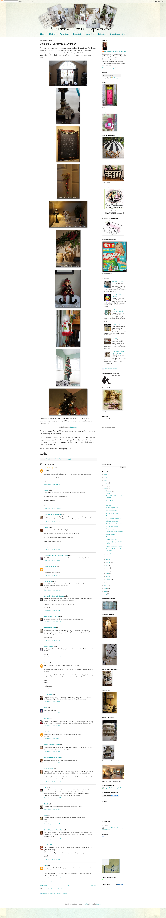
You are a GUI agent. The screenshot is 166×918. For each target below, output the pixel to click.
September (109, 560)
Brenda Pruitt (48, 581)
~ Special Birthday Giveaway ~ (117, 295)
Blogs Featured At (117, 34)
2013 (105, 483)
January (108, 582)
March (108, 576)
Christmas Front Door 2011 (113, 537)
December (109, 491)
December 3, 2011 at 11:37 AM (52, 839)
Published (102, 34)
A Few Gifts (109, 500)
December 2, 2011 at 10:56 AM (52, 622)
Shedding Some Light (112, 513)
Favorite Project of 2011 (112, 503)
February (108, 579)
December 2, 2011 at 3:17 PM (52, 739)
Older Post (93, 886)
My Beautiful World (50, 628)
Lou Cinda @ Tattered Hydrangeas (54, 596)
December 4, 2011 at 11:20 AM (52, 878)
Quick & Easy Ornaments (113, 519)
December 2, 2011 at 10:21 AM (52, 590)
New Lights (109, 505)
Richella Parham (48, 769)
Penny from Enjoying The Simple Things (56, 555)
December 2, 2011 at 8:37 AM (52, 549)
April (107, 574)
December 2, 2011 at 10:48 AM (52, 611)
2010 (105, 586)
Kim (45, 815)
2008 (105, 591)
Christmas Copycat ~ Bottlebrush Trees (115, 543)
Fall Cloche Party (117, 325)
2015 (105, 477)
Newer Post (43, 886)
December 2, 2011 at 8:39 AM (52, 560)
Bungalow (74, 427)
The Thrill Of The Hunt (113, 508)
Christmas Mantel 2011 (112, 539)
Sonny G (46, 527)
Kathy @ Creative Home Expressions (115, 52)
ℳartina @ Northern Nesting (52, 514)
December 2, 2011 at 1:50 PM (52, 702)
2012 (105, 486)
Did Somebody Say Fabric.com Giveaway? (118, 310)
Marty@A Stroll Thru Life (51, 617)
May (107, 571)
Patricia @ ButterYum (50, 567)
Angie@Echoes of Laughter (52, 745)
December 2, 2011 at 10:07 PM (52, 781)
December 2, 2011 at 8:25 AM (52, 521)
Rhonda (46, 732)
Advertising (64, 34)
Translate (116, 78)
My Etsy (52, 34)
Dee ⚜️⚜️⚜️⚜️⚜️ (49, 468)
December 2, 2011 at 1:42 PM (52, 689)
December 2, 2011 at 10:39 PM (52, 798)
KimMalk (47, 719)
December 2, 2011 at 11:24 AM (52, 640)
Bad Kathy (109, 493)
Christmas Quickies (111, 516)
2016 (105, 475)
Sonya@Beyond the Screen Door (53, 830)
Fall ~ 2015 (114, 338)
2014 (105, 480)
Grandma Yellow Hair (50, 845)
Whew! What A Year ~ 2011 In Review (114, 497)
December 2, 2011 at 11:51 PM (52, 809)
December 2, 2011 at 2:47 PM (52, 726)
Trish (45, 708)
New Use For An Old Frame (114, 524)
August (108, 562)
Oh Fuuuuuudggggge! (112, 526)
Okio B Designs (48, 646)
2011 (105, 489)
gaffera (86, 904)
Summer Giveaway (117, 281)
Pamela (46, 804)
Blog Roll (77, 34)
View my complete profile (109, 68)
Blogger (98, 904)
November (109, 554)
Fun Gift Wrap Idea (111, 511)
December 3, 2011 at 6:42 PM (52, 859)
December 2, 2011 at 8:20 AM (52, 508)
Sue (45, 787)
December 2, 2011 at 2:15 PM (52, 713)
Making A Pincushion (112, 521)
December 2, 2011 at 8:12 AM (52, 484)
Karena (46, 663)
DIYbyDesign (48, 695)
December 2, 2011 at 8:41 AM (52, 575)
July (107, 565)
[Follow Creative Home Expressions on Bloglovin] (110, 797)
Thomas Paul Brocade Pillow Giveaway (118, 352)
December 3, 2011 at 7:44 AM (52, 824)
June (107, 568)
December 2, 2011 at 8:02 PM (52, 752)
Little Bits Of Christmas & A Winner (114, 550)
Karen (46, 865)
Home (42, 34)
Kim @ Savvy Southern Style (52, 758)
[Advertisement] (111, 848)
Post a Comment (47, 882)
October (108, 557)
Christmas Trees (110, 534)
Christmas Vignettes (112, 529)
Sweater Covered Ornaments (114, 546)
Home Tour (89, 34)
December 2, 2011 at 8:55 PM (52, 763)
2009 (105, 588)
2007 (105, 594)
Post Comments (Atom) (55, 889)
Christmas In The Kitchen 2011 (114, 532)
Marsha (46, 490)
